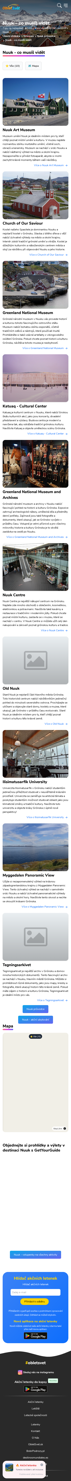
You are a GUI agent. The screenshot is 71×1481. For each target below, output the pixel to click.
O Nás (35, 1438)
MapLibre (57, 1128)
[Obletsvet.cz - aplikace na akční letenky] (35, 1335)
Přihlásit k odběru (34, 1301)
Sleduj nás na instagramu (38, 1372)
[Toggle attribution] (65, 1129)
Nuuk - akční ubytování (35, 1020)
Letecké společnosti (35, 1415)
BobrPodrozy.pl (35, 1451)
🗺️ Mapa (33, 66)
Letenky (35, 1424)
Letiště (35, 1408)
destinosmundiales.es (35, 1457)
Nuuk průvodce (35, 1009)
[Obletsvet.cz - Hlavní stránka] (11, 5)
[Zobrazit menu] (65, 5)
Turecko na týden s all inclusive (29, 1469)
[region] (35, 1082)
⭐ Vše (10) (35, 1036)
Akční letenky (35, 1402)
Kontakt (35, 1431)
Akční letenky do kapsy (36, 1382)
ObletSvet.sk (35, 1444)
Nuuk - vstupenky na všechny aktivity (35, 1255)
